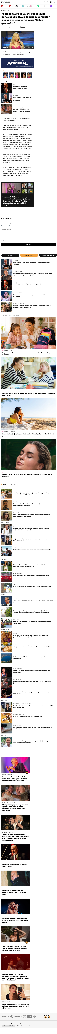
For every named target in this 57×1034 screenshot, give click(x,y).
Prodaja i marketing (13, 1023)
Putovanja (26, 6)
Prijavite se (29, 244)
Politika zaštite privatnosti (34, 1023)
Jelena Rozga (11, 118)
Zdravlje (40, 6)
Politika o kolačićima (46, 1023)
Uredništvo (4, 1023)
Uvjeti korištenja (22, 1023)
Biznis (48, 6)
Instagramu (15, 129)
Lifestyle (33, 6)
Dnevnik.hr (6, 6)
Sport (19, 6)
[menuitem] (51, 2)
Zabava (54, 6)
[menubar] (51, 2)
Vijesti (13, 6)
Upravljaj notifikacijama (9, 1025)
